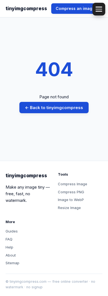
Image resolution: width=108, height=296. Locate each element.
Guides (12, 231)
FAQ (9, 239)
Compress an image (75, 8)
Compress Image (72, 184)
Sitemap (12, 263)
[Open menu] (98, 9)
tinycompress (26, 8)
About (11, 255)
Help (9, 247)
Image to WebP (71, 199)
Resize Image (69, 207)
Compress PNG (71, 192)
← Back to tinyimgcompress (54, 107)
